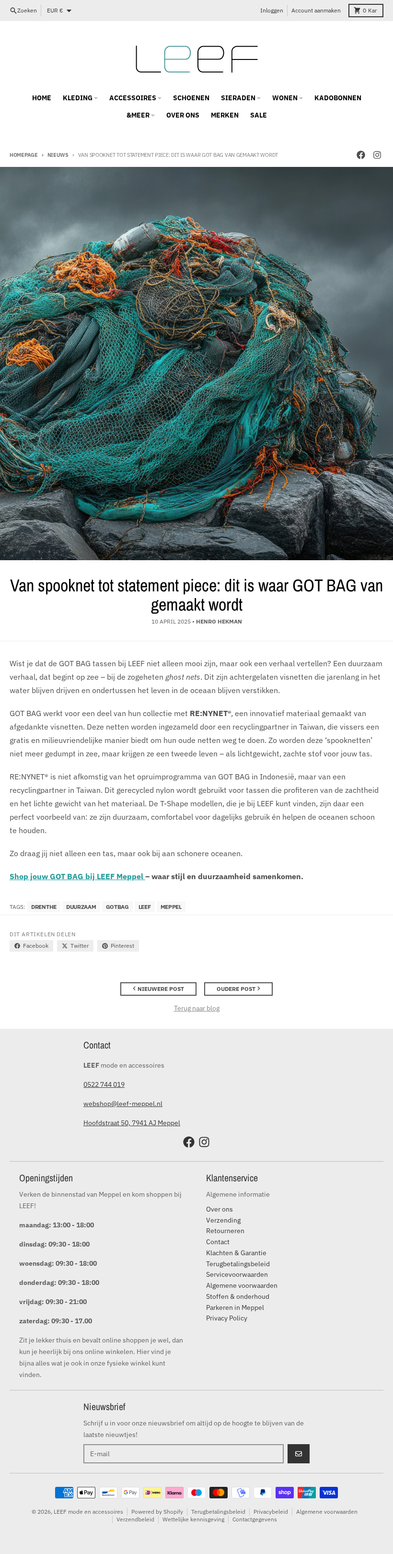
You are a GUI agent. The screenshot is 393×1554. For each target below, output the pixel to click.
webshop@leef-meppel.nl (122, 1103)
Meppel (171, 906)
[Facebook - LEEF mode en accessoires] (361, 155)
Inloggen (271, 10)
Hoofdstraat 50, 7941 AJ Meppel (131, 1122)
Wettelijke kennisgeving (193, 1519)
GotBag (117, 906)
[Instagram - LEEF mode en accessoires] (377, 155)
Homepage (24, 155)
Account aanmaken (316, 10)
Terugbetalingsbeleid (218, 1511)
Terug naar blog (197, 1008)
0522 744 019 (104, 1084)
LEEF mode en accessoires (88, 1511)
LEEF (145, 906)
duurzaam (81, 906)
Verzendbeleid (135, 1519)
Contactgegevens (254, 1519)
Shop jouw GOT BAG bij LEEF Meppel (77, 876)
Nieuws (58, 155)
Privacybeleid (271, 1511)
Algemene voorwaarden (327, 1511)
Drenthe (44, 906)
